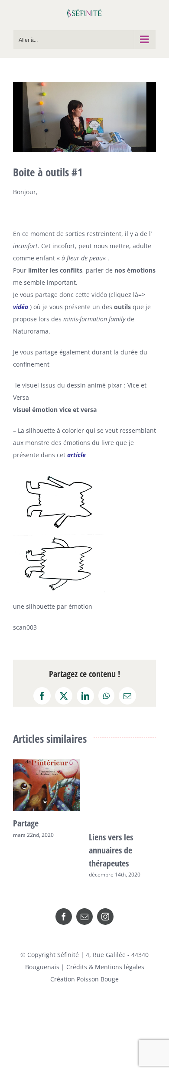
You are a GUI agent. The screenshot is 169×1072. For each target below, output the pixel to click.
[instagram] (105, 914)
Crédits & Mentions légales (105, 965)
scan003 (25, 627)
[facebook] (63, 914)
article (77, 455)
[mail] (84, 914)
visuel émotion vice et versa (55, 409)
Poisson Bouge (98, 977)
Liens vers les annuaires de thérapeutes (88, 850)
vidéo (20, 307)
